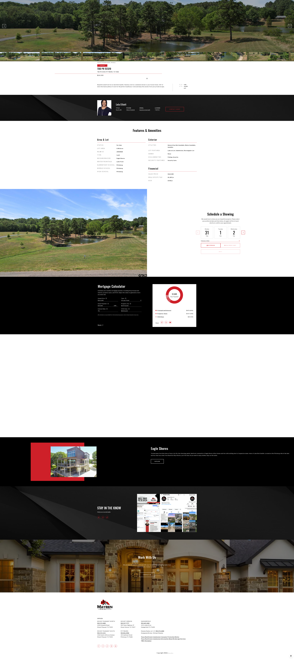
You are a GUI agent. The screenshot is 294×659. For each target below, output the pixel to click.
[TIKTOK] (107, 517)
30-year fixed (125, 300)
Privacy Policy (170, 653)
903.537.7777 (125, 623)
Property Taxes (162, 313)
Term (122, 298)
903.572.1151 (101, 633)
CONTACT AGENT (174, 109)
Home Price (101, 298)
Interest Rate (102, 309)
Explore (157, 461)
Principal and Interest (164, 310)
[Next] (243, 232)
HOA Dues (124, 309)
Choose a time (205, 241)
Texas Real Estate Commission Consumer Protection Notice (160, 637)
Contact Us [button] (147, 574)
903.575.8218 (130, 110)
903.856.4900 (125, 633)
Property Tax (125, 303)
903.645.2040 (145, 623)
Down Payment (102, 303)
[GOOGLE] (111, 646)
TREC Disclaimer (146, 641)
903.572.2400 (101, 623)
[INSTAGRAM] (102, 517)
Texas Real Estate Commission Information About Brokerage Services (163, 639)
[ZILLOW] (115, 646)
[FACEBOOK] (98, 517)
